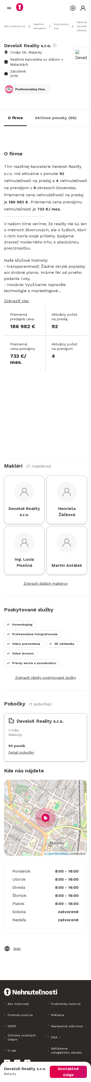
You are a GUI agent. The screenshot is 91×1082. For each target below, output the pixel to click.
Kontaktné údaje (68, 1071)
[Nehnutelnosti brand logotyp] (9, 8)
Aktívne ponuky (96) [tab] (56, 117)
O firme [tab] (15, 117)
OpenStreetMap (58, 853)
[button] (45, 818)
